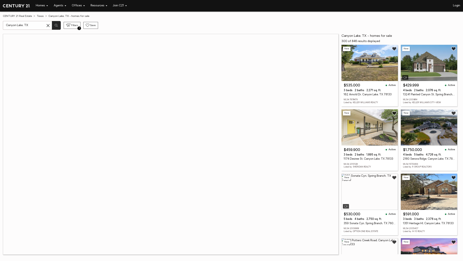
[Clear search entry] (48, 25)
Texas (40, 16)
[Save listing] (394, 49)
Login (456, 5)
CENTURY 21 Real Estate (17, 16)
